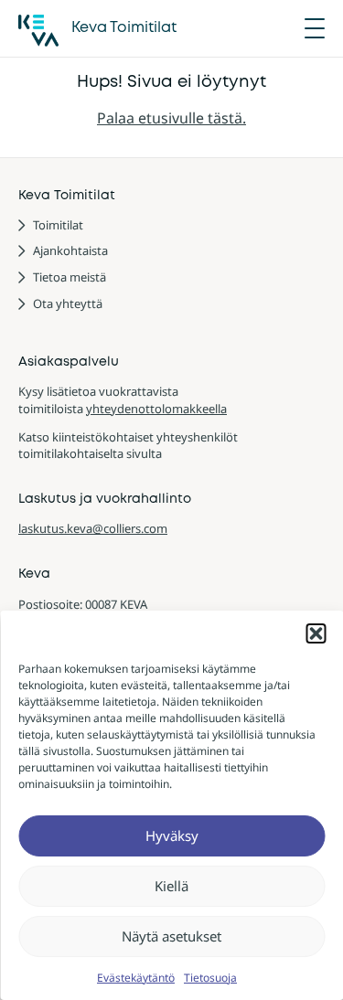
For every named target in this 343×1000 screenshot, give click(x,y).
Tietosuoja (210, 977)
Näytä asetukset (171, 936)
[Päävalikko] (315, 28)
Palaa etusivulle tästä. (171, 118)
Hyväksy (171, 835)
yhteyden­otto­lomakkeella (156, 408)
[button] (315, 633)
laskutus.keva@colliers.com (92, 528)
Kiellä (171, 886)
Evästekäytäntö (136, 977)
